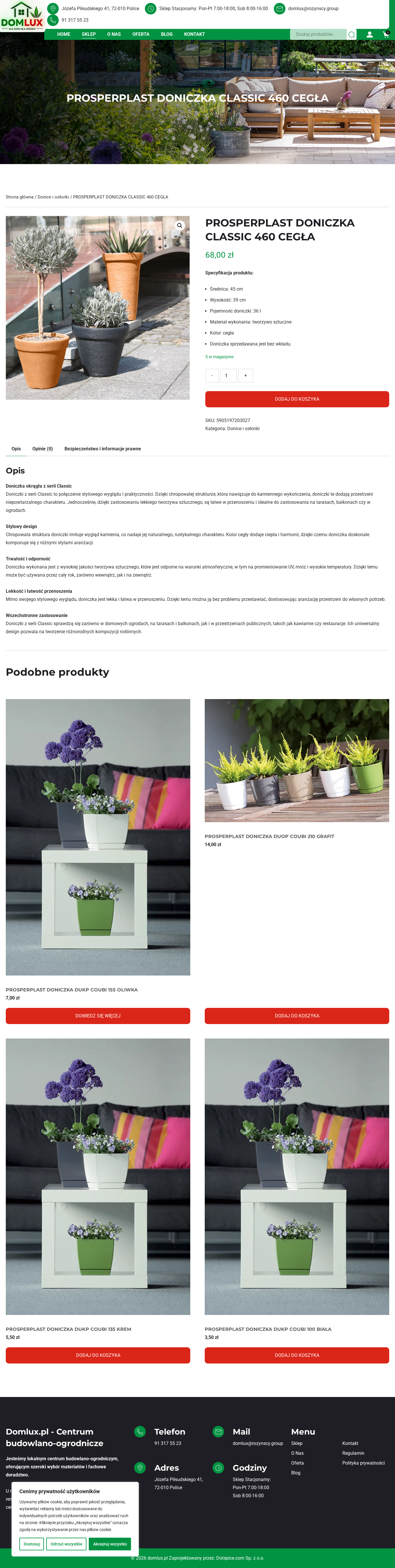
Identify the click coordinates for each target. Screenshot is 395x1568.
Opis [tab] (16, 449)
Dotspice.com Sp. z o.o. (240, 1558)
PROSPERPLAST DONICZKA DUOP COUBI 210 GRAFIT (269, 836)
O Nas (114, 34)
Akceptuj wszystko (110, 1544)
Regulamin (353, 1453)
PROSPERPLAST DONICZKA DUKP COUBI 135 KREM (68, 1329)
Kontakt (194, 34)
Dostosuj (32, 1544)
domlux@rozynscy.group (313, 8)
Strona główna (20, 197)
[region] (75, 1519)
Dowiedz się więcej (98, 1016)
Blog (167, 34)
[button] (180, 225)
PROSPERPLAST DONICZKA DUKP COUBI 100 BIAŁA (268, 1329)
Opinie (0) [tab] (42, 449)
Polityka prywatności (363, 1463)
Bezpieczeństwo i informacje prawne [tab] (102, 449)
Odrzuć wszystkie (66, 1544)
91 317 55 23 (75, 20)
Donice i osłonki (53, 197)
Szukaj (352, 34)
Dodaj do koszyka (297, 399)
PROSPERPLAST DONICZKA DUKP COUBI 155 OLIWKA (72, 990)
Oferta (140, 34)
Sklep (89, 34)
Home (63, 34)
